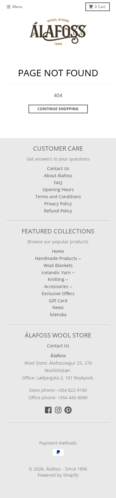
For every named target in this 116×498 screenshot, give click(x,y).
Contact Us (58, 346)
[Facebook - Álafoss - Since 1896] (48, 410)
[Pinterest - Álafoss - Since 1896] (68, 410)
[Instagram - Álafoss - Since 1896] (58, 410)
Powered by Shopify (58, 475)
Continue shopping (58, 108)
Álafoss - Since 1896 (66, 469)
